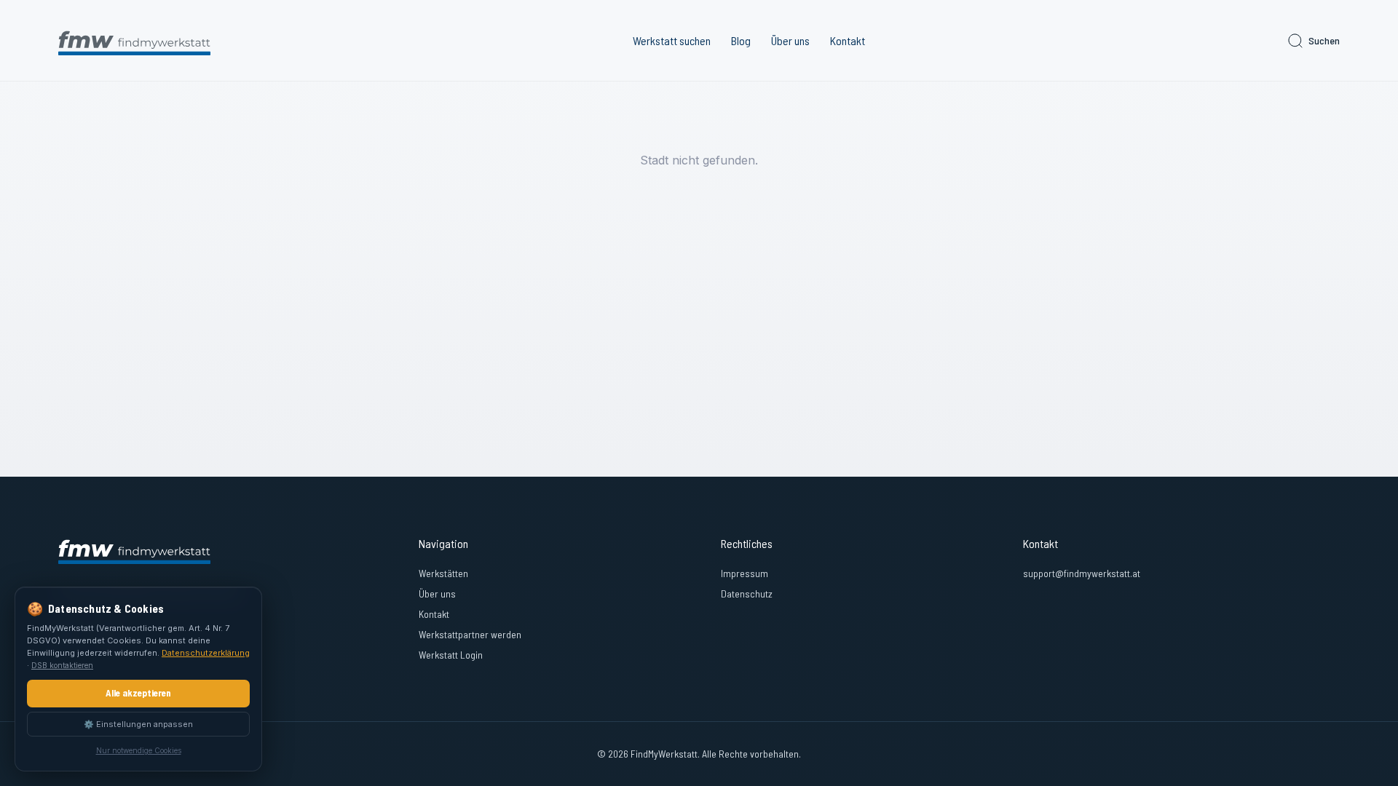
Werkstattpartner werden (470, 634)
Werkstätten (443, 573)
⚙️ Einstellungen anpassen (138, 724)
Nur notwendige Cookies (138, 750)
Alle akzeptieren (138, 693)
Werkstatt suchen (672, 40)
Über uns (790, 40)
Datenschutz (747, 593)
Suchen (1324, 40)
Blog (741, 40)
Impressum (744, 573)
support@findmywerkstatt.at (1081, 573)
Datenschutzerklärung (206, 653)
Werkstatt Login (451, 654)
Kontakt (847, 40)
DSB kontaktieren (62, 665)
